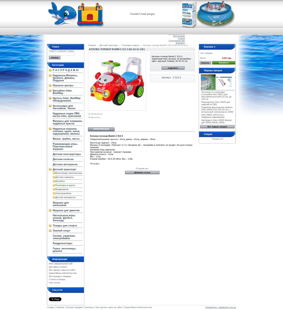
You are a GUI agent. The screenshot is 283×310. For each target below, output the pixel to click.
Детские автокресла (65, 164)
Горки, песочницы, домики (64, 249)
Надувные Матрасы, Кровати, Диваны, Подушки (65, 78)
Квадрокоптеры (62, 243)
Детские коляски (63, 159)
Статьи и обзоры (57, 279)
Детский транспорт (64, 169)
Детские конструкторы (67, 154)
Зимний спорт (61, 230)
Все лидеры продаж (217, 127)
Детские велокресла (65, 197)
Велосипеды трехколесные (69, 173)
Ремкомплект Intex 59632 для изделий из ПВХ (215, 103)
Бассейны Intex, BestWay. (62, 92)
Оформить (224, 63)
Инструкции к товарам (60, 276)
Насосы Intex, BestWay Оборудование (66, 99)
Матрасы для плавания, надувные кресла (68, 122)
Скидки (208, 134)
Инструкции (179, 36)
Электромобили (63, 193)
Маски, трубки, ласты (66, 138)
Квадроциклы (62, 189)
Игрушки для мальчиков (61, 204)
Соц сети (57, 290)
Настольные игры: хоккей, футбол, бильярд (64, 218)
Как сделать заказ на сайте (62, 270)
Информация (59, 259)
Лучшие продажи (74, 307)
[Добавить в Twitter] (115, 121)
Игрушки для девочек (66, 210)
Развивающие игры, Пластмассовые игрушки (65, 146)
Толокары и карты (65, 185)
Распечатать (97, 114)
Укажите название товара (61, 51)
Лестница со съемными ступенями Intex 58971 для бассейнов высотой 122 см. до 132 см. (216, 95)
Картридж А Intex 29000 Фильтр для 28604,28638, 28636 (216, 121)
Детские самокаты (65, 177)
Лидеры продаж (213, 70)
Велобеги (60, 181)
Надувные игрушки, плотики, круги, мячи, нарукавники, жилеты (66, 131)
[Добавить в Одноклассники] (96, 121)
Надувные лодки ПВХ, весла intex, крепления (67, 114)
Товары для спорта (65, 225)
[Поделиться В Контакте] (90, 121)
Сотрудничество (177, 40)
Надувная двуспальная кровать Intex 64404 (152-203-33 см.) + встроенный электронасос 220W (217, 109)
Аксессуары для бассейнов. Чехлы (64, 107)
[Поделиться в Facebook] (109, 121)
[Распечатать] (125, 121)
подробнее (173, 68)
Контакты (180, 43)
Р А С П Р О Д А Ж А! (66, 70)
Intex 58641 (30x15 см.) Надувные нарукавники (212, 116)
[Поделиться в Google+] (103, 121)
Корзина (208, 46)
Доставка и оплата (58, 267)
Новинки (60, 307)
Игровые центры (63, 85)
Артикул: (166, 77)
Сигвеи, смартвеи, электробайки (64, 237)
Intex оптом (54, 283)
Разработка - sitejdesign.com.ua (220, 307)
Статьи (181, 38)
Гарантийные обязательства (63, 273)
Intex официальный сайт (61, 263)
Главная (92, 45)
